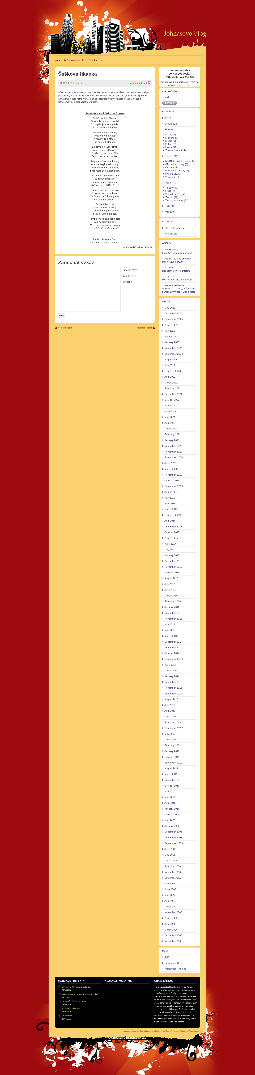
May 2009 (169, 820)
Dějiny (168, 134)
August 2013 (171, 699)
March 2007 (171, 906)
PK (166, 129)
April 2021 (170, 422)
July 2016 (169, 584)
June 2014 (170, 664)
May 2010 (169, 797)
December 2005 (173, 935)
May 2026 (169, 307)
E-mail (130, 275)
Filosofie (170, 137)
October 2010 (172, 785)
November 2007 (173, 872)
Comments (173, 963)
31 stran (169, 187)
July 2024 (169, 365)
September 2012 (173, 728)
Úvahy (168, 147)
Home (57, 60)
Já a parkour (95, 60)
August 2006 (171, 918)
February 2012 (172, 745)
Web (166, 211)
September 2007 (173, 877)
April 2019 (170, 503)
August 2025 (171, 325)
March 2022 (171, 382)
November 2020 (173, 451)
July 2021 (169, 405)
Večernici (170, 177)
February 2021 (172, 434)
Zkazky (169, 197)
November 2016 (173, 566)
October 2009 (172, 814)
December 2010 (173, 780)
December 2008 (173, 831)
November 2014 (173, 647)
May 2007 (169, 895)
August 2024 (171, 359)
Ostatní (168, 123)
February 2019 (172, 515)
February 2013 (172, 722)
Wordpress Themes (175, 968)
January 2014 (172, 676)
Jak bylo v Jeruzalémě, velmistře (76, 987)
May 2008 (169, 854)
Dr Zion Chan (142, 1031)
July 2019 (169, 497)
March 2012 (171, 739)
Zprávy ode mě (173, 150)
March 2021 (171, 428)
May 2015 (169, 630)
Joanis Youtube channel (177, 258)
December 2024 (173, 348)
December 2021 (173, 394)
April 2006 (170, 924)
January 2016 (172, 607)
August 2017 (171, 538)
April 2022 (170, 376)
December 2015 (173, 613)
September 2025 (173, 319)
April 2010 (170, 802)
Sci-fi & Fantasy (173, 194)
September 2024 (173, 353)
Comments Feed (138, 83)
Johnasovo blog (185, 32)
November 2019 (173, 474)
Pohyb (168, 144)
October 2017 (172, 532)
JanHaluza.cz (171, 249)
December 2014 (173, 641)
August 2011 (171, 768)
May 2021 (169, 417)
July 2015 (169, 624)
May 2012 (169, 733)
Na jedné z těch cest (71, 1009)
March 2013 (171, 716)
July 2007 (169, 883)
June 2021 (170, 411)
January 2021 (172, 440)
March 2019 (171, 509)
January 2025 (172, 342)
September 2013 (173, 693)
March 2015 (171, 636)
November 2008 (173, 837)
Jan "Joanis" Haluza (170, 1031)
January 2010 (172, 808)
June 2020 (170, 463)
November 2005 (173, 941)
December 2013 (173, 682)
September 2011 (173, 762)
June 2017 (170, 543)
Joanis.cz (169, 267)
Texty (167, 206)
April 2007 (170, 900)
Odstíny (169, 167)
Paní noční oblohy (175, 170)
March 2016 (171, 595)
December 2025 (173, 313)
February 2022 (172, 388)
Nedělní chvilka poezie (177, 161)
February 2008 (172, 866)
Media (168, 140)
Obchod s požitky (174, 164)
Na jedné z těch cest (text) (74, 1001)
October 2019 (172, 480)
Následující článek (144, 328)
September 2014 (173, 659)
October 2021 (172, 399)
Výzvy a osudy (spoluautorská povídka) (80, 994)
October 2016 (172, 572)
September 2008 (173, 843)
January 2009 (172, 826)
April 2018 (170, 520)
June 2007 (170, 889)
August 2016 (171, 578)
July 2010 (169, 791)
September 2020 (173, 457)
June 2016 (170, 589)
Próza (167, 182)
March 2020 (171, 469)
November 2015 (173, 618)
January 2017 (172, 555)
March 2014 (171, 670)
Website (127, 281)
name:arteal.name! (174, 285)
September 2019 (173, 486)
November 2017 (173, 526)
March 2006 (171, 929)
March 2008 (171, 860)
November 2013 (173, 687)
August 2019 (171, 491)
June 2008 (170, 849)
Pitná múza (171, 173)
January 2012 (172, 751)
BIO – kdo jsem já (74, 60)
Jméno (130, 269)
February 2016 (172, 601)
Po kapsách (67, 1016)
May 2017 (169, 549)
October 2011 (171, 757)
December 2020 (173, 446)
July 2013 (169, 705)
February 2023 (172, 371)
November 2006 (173, 912)
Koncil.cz (169, 276)
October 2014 (172, 653)
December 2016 (173, 561)
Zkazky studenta (174, 200)
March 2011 (170, 774)
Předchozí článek (65, 328)
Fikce (168, 190)
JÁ (165, 118)
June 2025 (170, 336)
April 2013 (170, 710)
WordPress (193, 1031)
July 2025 (169, 330)
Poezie (78, 83)
